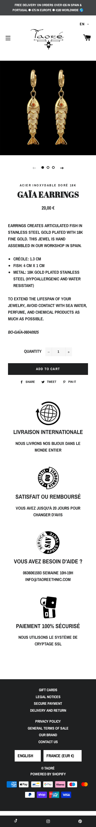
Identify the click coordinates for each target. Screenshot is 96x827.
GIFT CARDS (48, 689)
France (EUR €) (60, 756)
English (25, 756)
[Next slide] (62, 168)
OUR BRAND (48, 734)
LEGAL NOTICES (48, 696)
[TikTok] (16, 821)
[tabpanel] (48, 107)
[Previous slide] (34, 168)
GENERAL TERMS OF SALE (48, 728)
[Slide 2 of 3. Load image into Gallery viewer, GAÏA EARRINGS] (48, 167)
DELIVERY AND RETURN (48, 710)
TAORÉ (49, 768)
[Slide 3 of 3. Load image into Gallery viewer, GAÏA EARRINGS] (53, 167)
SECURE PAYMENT (48, 703)
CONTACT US (48, 741)
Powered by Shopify (48, 774)
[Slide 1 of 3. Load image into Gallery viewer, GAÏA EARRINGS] (42, 167)
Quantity (33, 351)
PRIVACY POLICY (48, 721)
